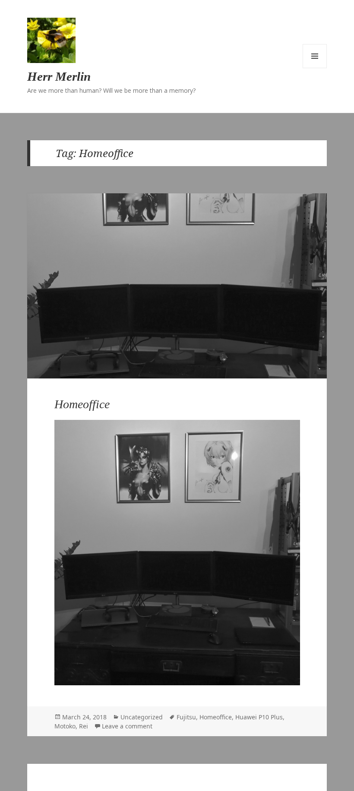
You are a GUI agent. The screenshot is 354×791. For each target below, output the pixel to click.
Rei (83, 726)
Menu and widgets (315, 56)
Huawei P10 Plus (259, 717)
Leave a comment (127, 726)
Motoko (65, 726)
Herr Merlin (59, 76)
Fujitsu (186, 717)
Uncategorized (141, 717)
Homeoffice (82, 404)
